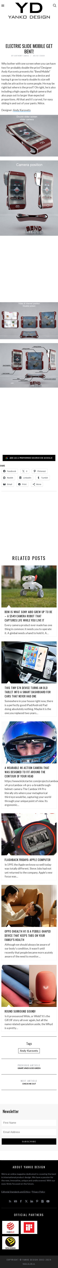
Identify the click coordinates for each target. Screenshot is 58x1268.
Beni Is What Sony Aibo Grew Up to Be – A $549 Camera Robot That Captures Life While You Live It (28, 616)
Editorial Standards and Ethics (15, 1191)
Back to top (28, 1264)
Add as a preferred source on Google (31, 458)
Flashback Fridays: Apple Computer (28, 860)
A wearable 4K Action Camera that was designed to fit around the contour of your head (27, 772)
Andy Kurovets (22, 110)
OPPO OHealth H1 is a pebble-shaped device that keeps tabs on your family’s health (28, 935)
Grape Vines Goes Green (29, 1066)
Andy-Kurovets (29, 1050)
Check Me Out (29, 1082)
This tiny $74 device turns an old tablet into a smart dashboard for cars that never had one (28, 692)
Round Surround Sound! (20, 1011)
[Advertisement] (29, 32)
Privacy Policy (38, 1191)
